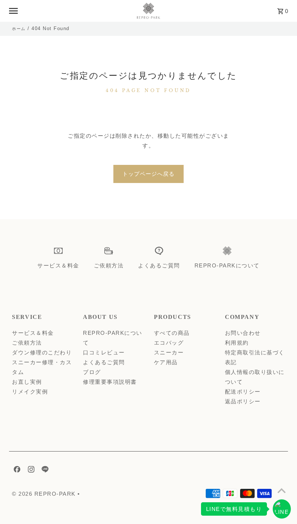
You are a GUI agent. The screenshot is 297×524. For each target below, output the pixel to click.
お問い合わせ (243, 333)
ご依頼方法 (27, 343)
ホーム (19, 28)
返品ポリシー (243, 401)
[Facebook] (16, 470)
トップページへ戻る (148, 174)
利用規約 (237, 343)
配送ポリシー (243, 391)
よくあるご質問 (104, 362)
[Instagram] (30, 470)
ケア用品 (166, 362)
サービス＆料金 (33, 333)
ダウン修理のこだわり (42, 352)
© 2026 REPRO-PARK (45, 494)
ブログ (92, 372)
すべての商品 (172, 333)
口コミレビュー (104, 352)
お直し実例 (27, 382)
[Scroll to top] (281, 490)
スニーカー (169, 352)
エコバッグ (169, 343)
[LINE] (44, 470)
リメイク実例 (30, 391)
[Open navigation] (69, 11)
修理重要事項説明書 (110, 382)
